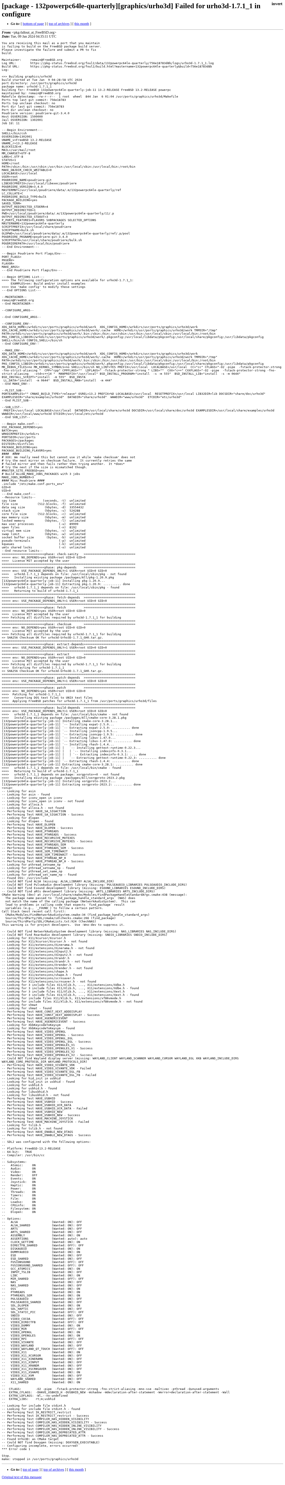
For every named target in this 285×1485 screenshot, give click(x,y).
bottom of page (33, 24)
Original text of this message (22, 1477)
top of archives (59, 24)
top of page (31, 1469)
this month (81, 24)
